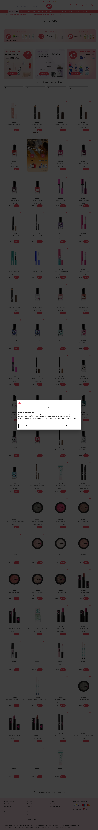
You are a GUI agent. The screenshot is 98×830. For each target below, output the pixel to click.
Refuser (28, 425)
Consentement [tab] (27, 408)
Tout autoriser (69, 425)
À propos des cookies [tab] (70, 408)
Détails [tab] (49, 408)
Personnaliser (48, 425)
